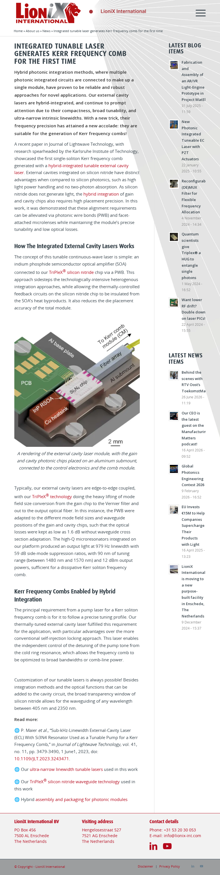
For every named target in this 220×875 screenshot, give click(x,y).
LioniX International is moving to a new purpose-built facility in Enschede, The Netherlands (193, 591)
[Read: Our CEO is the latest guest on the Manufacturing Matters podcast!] (174, 416)
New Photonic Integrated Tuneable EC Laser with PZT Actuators (193, 140)
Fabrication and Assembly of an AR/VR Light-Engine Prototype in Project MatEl (194, 81)
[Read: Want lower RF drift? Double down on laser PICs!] (174, 302)
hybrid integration (101, 194)
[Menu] (198, 13)
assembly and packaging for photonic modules (81, 800)
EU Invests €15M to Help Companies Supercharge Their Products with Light (193, 525)
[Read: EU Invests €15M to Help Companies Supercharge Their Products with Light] (174, 509)
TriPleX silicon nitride (71, 272)
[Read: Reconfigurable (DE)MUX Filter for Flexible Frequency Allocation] (174, 184)
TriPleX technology (52, 497)
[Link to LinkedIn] (192, 866)
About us (32, 31)
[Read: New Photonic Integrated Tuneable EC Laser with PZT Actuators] (174, 124)
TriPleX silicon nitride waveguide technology (75, 782)
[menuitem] (198, 13)
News (46, 31)
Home (18, 31)
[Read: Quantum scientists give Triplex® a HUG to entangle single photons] (174, 237)
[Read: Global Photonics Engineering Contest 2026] (174, 469)
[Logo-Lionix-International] (71, 13)
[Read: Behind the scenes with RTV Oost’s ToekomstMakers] (174, 375)
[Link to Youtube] (201, 866)
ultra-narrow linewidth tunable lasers (66, 769)
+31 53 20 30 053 (180, 830)
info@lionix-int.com (182, 836)
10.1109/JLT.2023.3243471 (41, 759)
